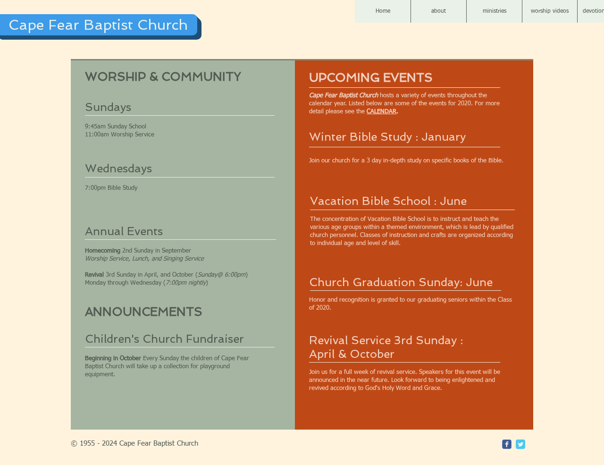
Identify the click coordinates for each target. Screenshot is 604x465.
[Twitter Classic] (520, 444)
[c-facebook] (507, 444)
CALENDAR (381, 112)
